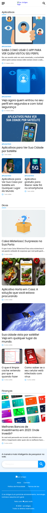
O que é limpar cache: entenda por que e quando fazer (11, 372)
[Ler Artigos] (23, 477)
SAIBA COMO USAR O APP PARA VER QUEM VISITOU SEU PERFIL (21, 51)
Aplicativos (8, 12)
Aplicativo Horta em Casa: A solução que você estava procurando (20, 293)
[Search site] (41, 464)
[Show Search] (44, 3)
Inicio (19, 483)
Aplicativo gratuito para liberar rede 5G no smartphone (34, 183)
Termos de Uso (33, 486)
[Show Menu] (3, 3)
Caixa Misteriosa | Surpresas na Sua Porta (22, 242)
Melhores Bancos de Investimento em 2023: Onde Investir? (20, 430)
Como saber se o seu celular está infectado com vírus (35, 372)
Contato (27, 483)
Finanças (7, 391)
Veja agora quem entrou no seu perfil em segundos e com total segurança (22, 103)
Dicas (5, 205)
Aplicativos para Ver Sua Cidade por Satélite (23, 149)
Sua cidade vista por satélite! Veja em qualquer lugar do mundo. (20, 338)
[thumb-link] (23, 30)
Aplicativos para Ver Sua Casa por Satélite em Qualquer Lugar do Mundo (12, 185)
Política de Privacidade (16, 486)
